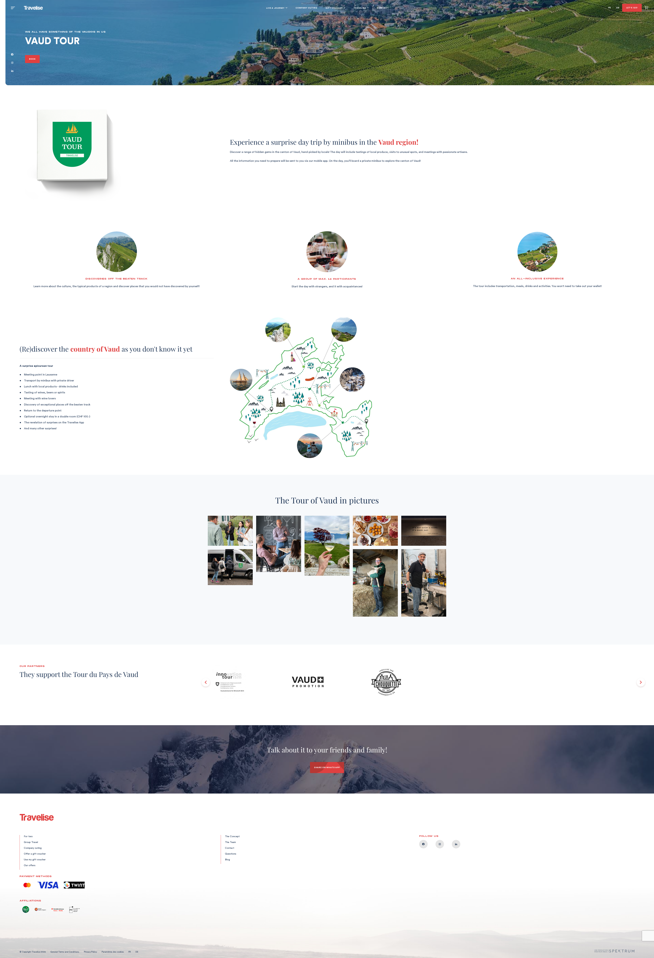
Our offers (29, 865)
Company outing (306, 8)
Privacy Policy (90, 952)
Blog (227, 859)
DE (617, 8)
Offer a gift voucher (35, 854)
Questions (230, 854)
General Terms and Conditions (64, 952)
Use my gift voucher (35, 859)
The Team (230, 842)
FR (609, 8)
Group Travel (31, 842)
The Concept (232, 836)
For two (28, 836)
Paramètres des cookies (113, 952)
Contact (383, 8)
